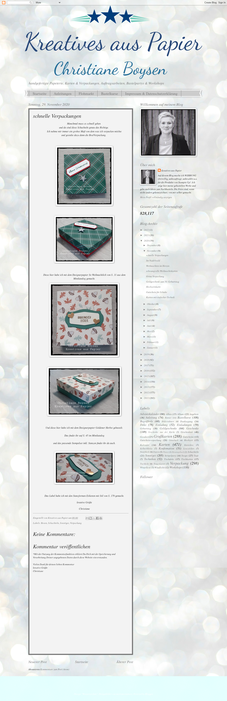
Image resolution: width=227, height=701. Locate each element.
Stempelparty (170, 455)
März (150, 336)
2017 (147, 365)
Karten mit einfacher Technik (160, 297)
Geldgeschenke (168, 428)
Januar (150, 347)
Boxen (44, 523)
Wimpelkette (145, 467)
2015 (147, 376)
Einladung (162, 424)
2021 (147, 235)
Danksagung (186, 421)
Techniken (150, 459)
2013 (147, 387)
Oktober (151, 304)
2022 (147, 229)
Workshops (176, 467)
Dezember (152, 245)
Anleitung (151, 417)
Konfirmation (166, 448)
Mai (149, 331)
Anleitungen (62, 93)
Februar (151, 342)
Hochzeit (188, 440)
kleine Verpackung (155, 276)
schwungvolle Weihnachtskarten (162, 271)
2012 (147, 392)
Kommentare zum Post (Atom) (54, 669)
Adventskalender (149, 414)
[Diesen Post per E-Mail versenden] (87, 518)
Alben (169, 414)
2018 (147, 359)
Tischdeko (169, 459)
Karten (164, 444)
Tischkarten (187, 459)
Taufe (196, 455)
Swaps (184, 455)
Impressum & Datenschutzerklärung (151, 93)
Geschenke (192, 428)
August (150, 315)
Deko (143, 424)
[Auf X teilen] (94, 518)
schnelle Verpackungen (157, 255)
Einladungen (184, 424)
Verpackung (76, 523)
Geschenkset (187, 432)
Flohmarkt (86, 93)
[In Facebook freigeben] (97, 518)
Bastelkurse (109, 93)
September (152, 309)
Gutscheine (188, 436)
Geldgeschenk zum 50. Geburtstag (162, 281)
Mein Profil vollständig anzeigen (156, 197)
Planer (165, 452)
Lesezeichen (188, 448)
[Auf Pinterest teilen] (101, 518)
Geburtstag (145, 428)
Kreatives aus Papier (171, 170)
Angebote (194, 414)
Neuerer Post (37, 661)
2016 (147, 370)
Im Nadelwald (153, 260)
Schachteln (53, 523)
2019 (147, 354)
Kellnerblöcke (146, 448)
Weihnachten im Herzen (157, 265)
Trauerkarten (159, 463)
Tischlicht (144, 463)
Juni (149, 325)
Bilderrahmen (168, 421)
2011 (147, 398)
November (152, 250)
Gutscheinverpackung (150, 440)
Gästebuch (173, 440)
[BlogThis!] (90, 518)
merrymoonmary (124, 694)
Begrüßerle (146, 421)
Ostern (156, 451)
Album (180, 414)
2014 (147, 381)
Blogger (149, 694)
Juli (149, 320)
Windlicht (159, 467)
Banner (168, 417)
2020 (147, 240)
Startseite (39, 93)
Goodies (144, 436)
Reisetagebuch (178, 452)
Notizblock (144, 451)
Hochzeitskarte (153, 286)
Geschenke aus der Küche (161, 432)
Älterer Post (124, 661)
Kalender (144, 445)
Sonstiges (64, 523)
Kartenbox (188, 445)
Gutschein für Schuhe (156, 292)
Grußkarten (163, 436)
